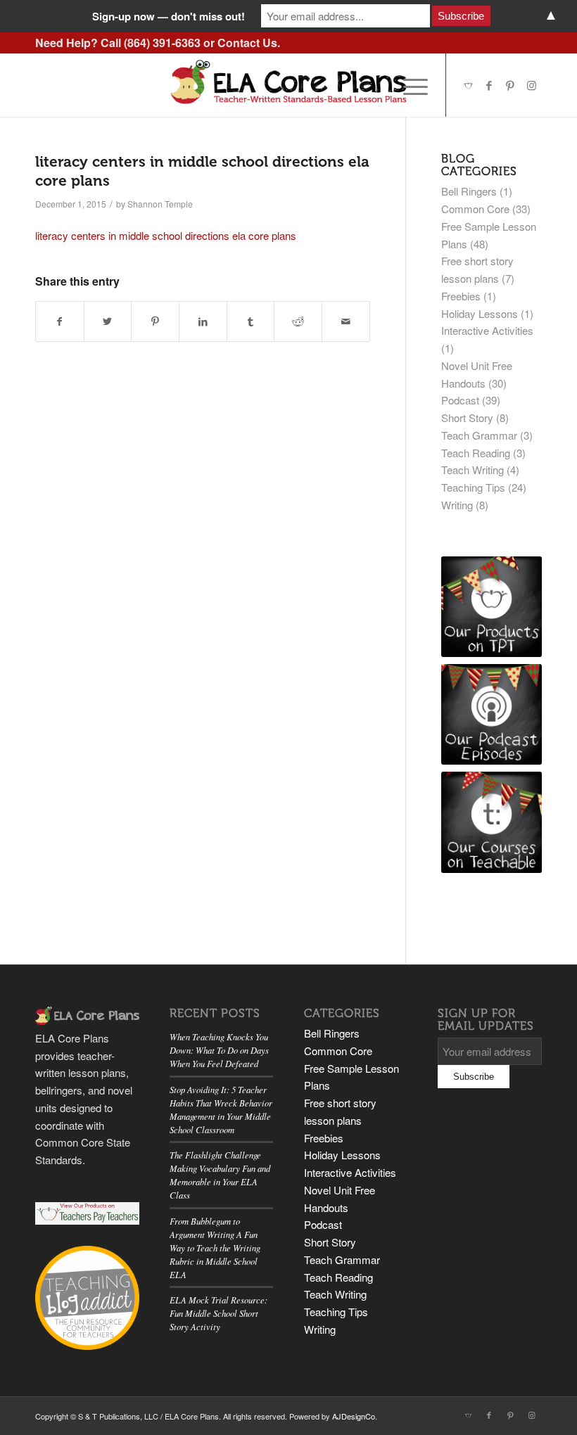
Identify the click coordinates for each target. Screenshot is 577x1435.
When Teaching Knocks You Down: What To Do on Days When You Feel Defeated (219, 1050)
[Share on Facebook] (60, 321)
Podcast (460, 400)
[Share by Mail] (345, 321)
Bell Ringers (469, 191)
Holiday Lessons (479, 313)
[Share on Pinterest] (155, 321)
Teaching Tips (473, 487)
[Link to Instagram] (531, 85)
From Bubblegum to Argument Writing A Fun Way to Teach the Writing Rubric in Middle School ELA (215, 1248)
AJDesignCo (353, 1416)
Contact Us (247, 42)
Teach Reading (475, 452)
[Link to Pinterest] (510, 85)
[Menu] (408, 85)
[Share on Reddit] (298, 321)
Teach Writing (472, 469)
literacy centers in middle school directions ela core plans (165, 235)
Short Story (467, 417)
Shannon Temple (160, 204)
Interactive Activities (487, 330)
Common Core (475, 208)
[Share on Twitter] (108, 321)
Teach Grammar (479, 435)
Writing (457, 504)
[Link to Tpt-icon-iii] (467, 85)
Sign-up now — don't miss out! (168, 16)
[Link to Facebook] (489, 85)
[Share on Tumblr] (250, 321)
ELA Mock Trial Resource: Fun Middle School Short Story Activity (218, 1313)
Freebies (461, 295)
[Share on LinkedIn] (203, 321)
